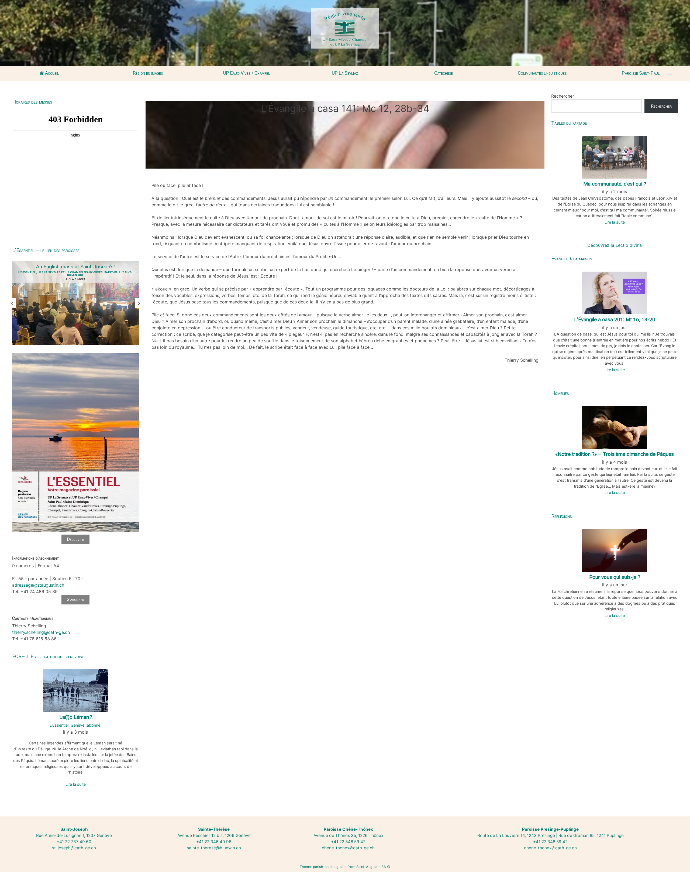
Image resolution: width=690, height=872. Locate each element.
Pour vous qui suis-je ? (614, 577)
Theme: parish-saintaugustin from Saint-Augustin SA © (345, 867)
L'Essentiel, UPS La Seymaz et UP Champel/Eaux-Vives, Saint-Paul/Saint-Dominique (75, 273)
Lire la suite (75, 784)
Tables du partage (569, 123)
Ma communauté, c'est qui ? (614, 184)
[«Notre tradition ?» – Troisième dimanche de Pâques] (614, 427)
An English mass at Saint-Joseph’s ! (75, 267)
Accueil (51, 73)
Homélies (560, 393)
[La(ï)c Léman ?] (75, 690)
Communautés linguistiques (542, 73)
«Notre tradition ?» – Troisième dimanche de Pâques (614, 454)
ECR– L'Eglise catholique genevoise (48, 656)
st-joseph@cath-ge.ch (74, 847)
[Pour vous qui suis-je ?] (614, 550)
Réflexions (561, 516)
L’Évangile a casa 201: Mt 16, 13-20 (614, 319)
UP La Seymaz (345, 73)
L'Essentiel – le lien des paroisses (46, 250)
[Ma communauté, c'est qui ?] (614, 157)
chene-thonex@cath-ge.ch (348, 847)
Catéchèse (443, 73)
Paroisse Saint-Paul (641, 73)
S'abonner (75, 599)
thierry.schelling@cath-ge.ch (41, 632)
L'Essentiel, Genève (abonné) (76, 725)
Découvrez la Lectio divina (614, 245)
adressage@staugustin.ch (38, 585)
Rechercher (562, 96)
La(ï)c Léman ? (75, 717)
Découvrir (75, 539)
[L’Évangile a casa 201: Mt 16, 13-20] (614, 292)
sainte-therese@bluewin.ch (214, 847)
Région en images (148, 73)
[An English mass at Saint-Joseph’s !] (75, 303)
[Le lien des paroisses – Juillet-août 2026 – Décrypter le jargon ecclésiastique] (75, 531)
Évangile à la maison (571, 258)
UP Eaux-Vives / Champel (246, 73)
